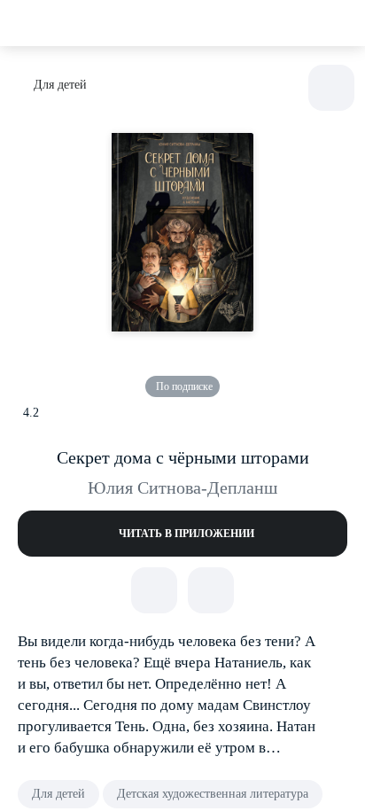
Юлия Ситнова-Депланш (182, 487)
